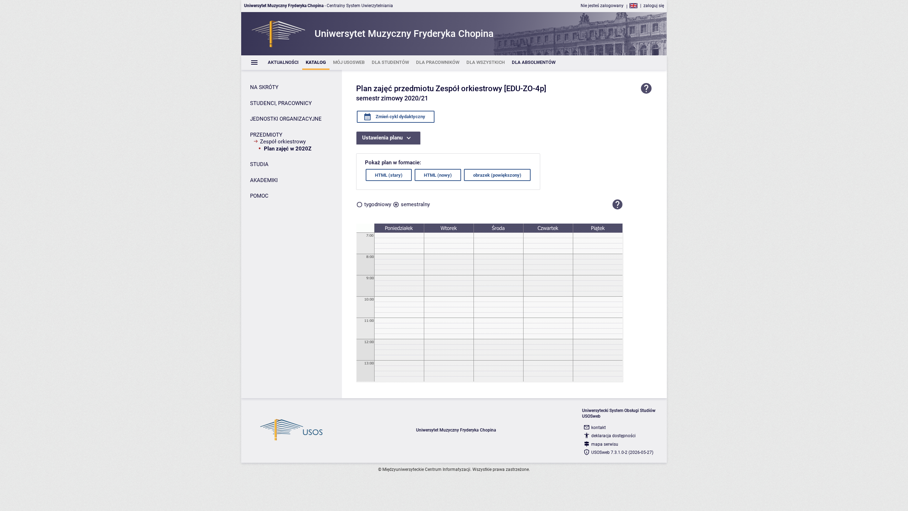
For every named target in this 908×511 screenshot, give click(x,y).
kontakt (598, 427)
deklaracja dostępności (613, 435)
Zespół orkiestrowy (283, 141)
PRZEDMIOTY (266, 135)
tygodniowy (377, 204)
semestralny (415, 204)
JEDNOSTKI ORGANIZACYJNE (286, 119)
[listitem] (283, 62)
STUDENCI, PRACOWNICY (281, 103)
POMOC (259, 196)
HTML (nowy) (438, 175)
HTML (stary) (389, 175)
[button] (617, 204)
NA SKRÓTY (264, 87)
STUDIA (259, 164)
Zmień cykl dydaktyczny (400, 116)
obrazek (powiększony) (497, 175)
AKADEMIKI (264, 180)
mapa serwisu (604, 444)
